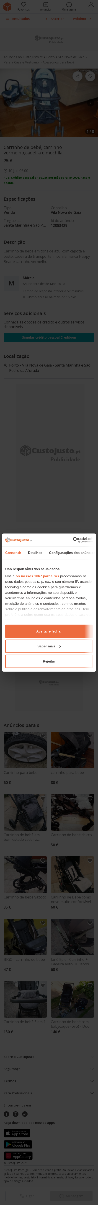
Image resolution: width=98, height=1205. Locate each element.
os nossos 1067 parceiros (37, 576)
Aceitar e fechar (49, 631)
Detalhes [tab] (35, 552)
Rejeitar (49, 661)
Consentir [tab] (13, 552)
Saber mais (46, 646)
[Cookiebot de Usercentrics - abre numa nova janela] (73, 540)
